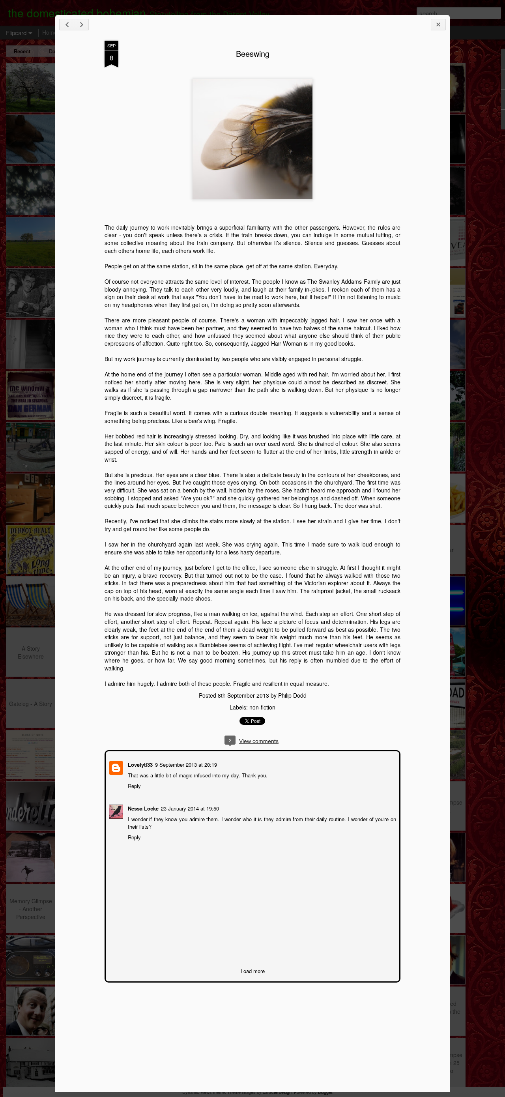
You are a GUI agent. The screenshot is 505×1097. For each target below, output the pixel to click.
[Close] (438, 24)
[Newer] (66, 24)
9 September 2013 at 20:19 (185, 764)
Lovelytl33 (139, 764)
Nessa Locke (142, 807)
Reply (133, 785)
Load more (253, 970)
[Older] (81, 24)
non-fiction (262, 707)
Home (49, 32)
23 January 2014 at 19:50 (189, 807)
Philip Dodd (292, 695)
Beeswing (252, 53)
